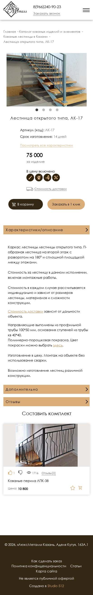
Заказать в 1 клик (66, 204)
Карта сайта (46, 571)
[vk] (52, 552)
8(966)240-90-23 (47, 6)
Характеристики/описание (34, 230)
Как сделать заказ (46, 561)
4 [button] (56, 110)
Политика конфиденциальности (39, 566)
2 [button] (43, 110)
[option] (46, 79)
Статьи (75, 566)
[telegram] (75, 10)
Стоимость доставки (50, 189)
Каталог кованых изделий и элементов (49, 31)
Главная (9, 31)
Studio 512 (56, 586)
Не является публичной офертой (46, 578)
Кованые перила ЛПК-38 (28, 481)
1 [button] (36, 110)
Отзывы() (49, 473)
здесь (58, 345)
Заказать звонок (46, 13)
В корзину (25, 204)
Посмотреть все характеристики (46, 145)
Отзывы (13, 401)
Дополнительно (22, 389)
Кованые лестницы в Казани (25, 36)
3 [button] (50, 110)
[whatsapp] (69, 10)
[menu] (86, 10)
